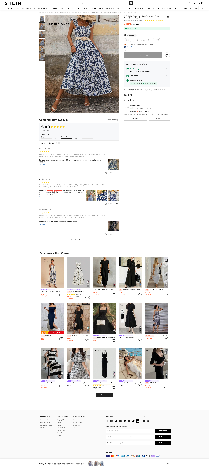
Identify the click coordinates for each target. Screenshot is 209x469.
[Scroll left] (200, 8)
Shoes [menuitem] (85, 8)
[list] (123, 421)
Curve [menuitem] (68, 8)
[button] (198, 3)
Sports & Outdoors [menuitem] (180, 8)
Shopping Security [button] (136, 80)
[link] (190, 3)
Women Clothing (60, 12)
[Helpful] (105, 173)
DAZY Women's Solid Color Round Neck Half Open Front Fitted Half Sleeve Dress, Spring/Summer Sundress (157, 383)
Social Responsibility (46, 425)
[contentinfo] (138, 456)
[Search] (131, 3)
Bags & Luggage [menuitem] (166, 8)
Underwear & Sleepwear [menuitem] (113, 8)
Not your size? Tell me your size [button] (134, 50)
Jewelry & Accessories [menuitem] (96, 8)
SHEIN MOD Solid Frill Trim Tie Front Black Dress (104, 338)
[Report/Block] (117, 173)
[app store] (144, 422)
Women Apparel (49, 12)
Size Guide (60, 433)
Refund (59, 425)
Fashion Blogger (45, 422)
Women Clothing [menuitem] (43, 8)
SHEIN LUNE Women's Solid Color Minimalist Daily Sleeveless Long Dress (157, 290)
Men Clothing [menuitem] (76, 8)
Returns (59, 422)
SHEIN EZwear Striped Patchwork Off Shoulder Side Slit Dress (52, 336)
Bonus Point (76, 425)
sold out (143, 55)
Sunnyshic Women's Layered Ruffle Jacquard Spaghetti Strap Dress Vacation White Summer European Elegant (130, 383)
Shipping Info (60, 420)
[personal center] (185, 3)
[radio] (127, 40)
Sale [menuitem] (34, 8)
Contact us (76, 420)
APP (144, 417)
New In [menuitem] (28, 8)
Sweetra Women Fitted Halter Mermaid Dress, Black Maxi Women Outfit (104, 383)
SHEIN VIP (60, 435)
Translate (42, 164)
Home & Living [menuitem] (127, 8)
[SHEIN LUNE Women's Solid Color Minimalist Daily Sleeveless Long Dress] (156, 272)
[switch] (58, 143)
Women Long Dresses (83, 12)
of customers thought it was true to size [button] (140, 44)
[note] (52, 332)
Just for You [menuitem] (20, 8)
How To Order (61, 428)
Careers (42, 428)
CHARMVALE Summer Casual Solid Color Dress (104, 290)
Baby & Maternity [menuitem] (140, 8)
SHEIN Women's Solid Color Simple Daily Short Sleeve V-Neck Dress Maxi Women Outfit (78, 336)
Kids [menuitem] (62, 8)
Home (41, 12)
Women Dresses (71, 12)
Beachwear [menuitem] (55, 8)
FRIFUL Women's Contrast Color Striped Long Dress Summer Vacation (52, 383)
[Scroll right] (202, 8)
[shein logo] (13, 3)
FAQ (74, 428)
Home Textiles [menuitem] (193, 8)
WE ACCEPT (109, 452)
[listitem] (52, 278)
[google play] (148, 422)
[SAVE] (167, 55)
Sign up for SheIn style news (116, 427)
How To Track (61, 430)
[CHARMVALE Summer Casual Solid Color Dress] (104, 272)
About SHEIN (44, 420)
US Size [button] (131, 35)
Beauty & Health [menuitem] (153, 8)
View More (104, 395)
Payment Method (78, 422)
